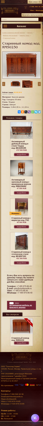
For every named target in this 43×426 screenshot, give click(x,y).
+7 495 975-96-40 (24, 286)
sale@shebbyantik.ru (23, 288)
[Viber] (29, 111)
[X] (25, 111)
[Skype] (36, 111)
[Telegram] (39, 111)
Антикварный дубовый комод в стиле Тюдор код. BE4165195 (19, 145)
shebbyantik (11, 399)
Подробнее (21, 154)
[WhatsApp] (32, 111)
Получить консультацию (32, 15)
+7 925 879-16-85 (13, 401)
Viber (32, 10)
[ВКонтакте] (19, 111)
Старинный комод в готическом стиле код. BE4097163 (21, 254)
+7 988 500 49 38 (36, 6)
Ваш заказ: (35, 2)
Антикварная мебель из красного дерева (20, 306)
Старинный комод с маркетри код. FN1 (21, 219)
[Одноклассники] (22, 111)
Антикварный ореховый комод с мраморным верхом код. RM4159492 (21, 183)
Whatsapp (39, 10)
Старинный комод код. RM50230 (20, 339)
